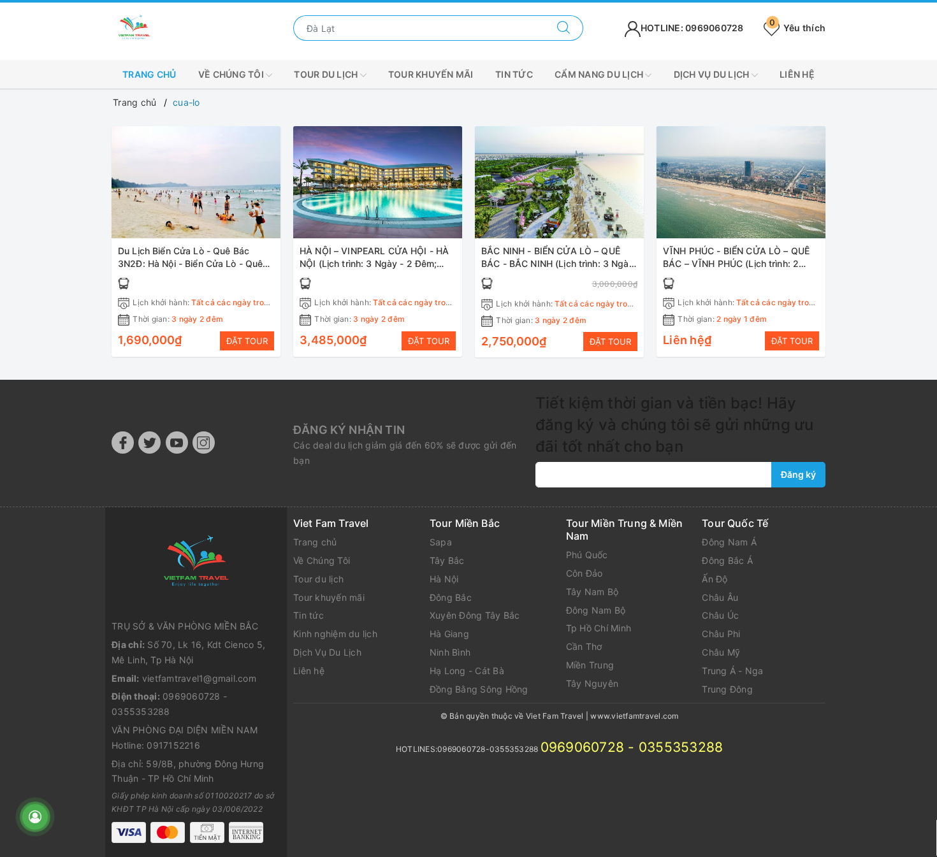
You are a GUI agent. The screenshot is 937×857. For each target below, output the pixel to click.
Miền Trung (590, 664)
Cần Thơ (584, 646)
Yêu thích (797, 27)
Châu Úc (720, 615)
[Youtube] (177, 442)
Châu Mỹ (721, 652)
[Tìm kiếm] (563, 28)
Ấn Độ (714, 578)
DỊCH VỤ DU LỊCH (713, 74)
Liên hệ (797, 74)
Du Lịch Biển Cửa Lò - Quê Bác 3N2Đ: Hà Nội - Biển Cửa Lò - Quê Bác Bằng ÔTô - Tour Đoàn (190, 263)
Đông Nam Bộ (596, 610)
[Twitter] (149, 442)
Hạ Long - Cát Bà (467, 670)
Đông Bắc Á (727, 560)
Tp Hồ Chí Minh (599, 628)
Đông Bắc (451, 597)
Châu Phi (721, 633)
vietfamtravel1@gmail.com (199, 678)
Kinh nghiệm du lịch (335, 633)
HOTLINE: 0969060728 (692, 27)
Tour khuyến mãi (431, 74)
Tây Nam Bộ (592, 591)
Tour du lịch (327, 74)
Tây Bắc (447, 560)
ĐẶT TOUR (247, 341)
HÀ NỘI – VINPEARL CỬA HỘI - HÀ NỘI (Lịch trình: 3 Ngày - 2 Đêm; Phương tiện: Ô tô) (374, 263)
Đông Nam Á (729, 542)
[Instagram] (203, 442)
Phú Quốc (587, 554)
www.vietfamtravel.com (634, 716)
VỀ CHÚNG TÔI (232, 74)
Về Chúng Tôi (321, 560)
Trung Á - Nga (732, 670)
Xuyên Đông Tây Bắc (475, 615)
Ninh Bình (450, 652)
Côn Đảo (584, 573)
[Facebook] (123, 442)
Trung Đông (727, 689)
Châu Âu (720, 597)
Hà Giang (449, 633)
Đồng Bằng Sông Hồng (479, 689)
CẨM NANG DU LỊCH (600, 74)
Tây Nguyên (592, 683)
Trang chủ (149, 74)
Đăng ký (798, 474)
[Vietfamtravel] (196, 563)
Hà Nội (444, 578)
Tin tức (514, 74)
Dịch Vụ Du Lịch (327, 652)
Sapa (441, 542)
